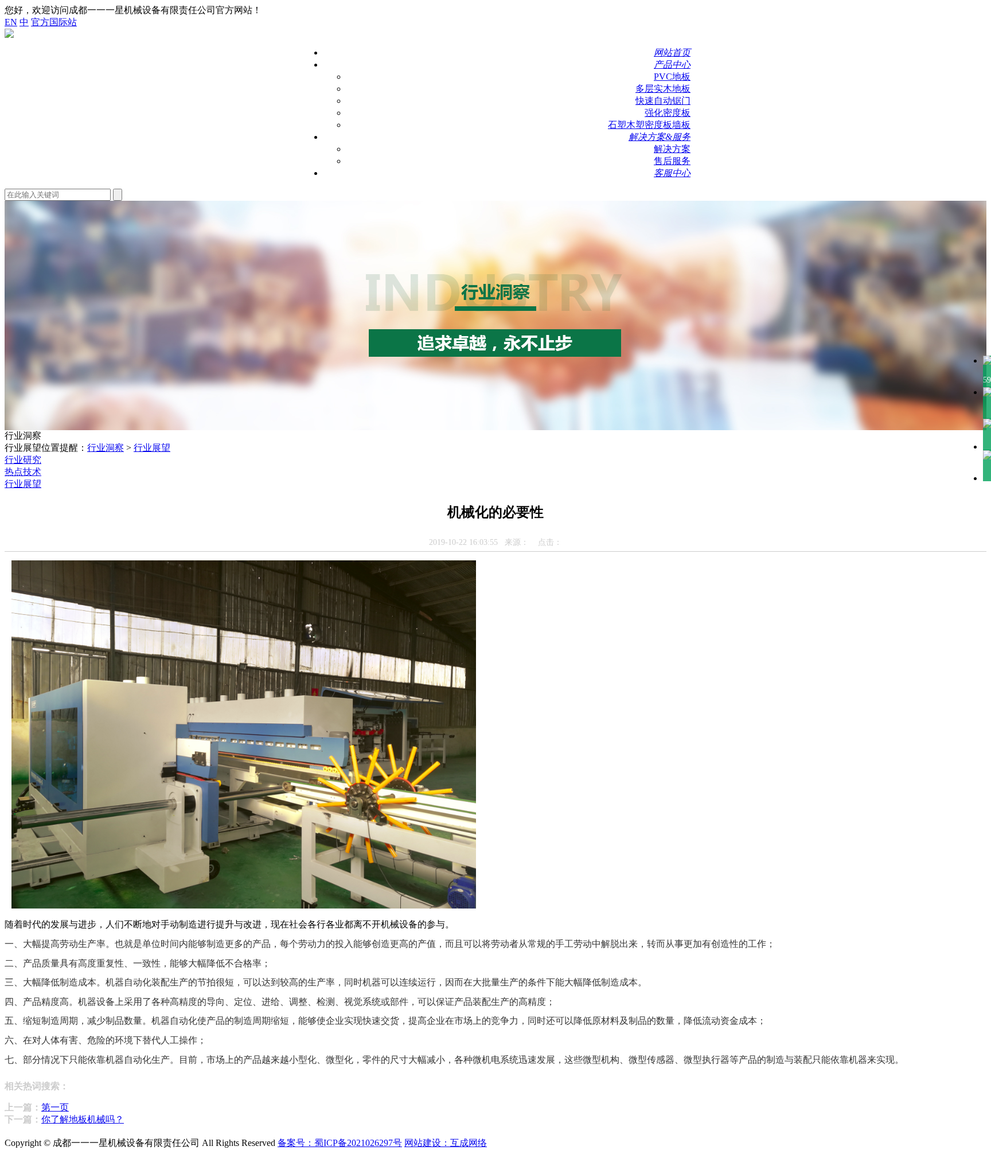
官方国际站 (54, 22)
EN (11, 22)
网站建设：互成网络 (445, 1143)
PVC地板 (672, 76)
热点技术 (23, 472)
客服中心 (672, 173)
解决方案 (672, 149)
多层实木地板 (662, 88)
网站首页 (672, 52)
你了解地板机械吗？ (82, 1119)
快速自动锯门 (662, 101)
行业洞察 (105, 448)
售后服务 (672, 161)
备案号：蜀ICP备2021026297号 (340, 1143)
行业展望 (152, 448)
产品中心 (672, 64)
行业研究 (23, 460)
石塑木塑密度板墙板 (649, 125)
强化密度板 (667, 113)
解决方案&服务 (659, 137)
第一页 (55, 1107)
